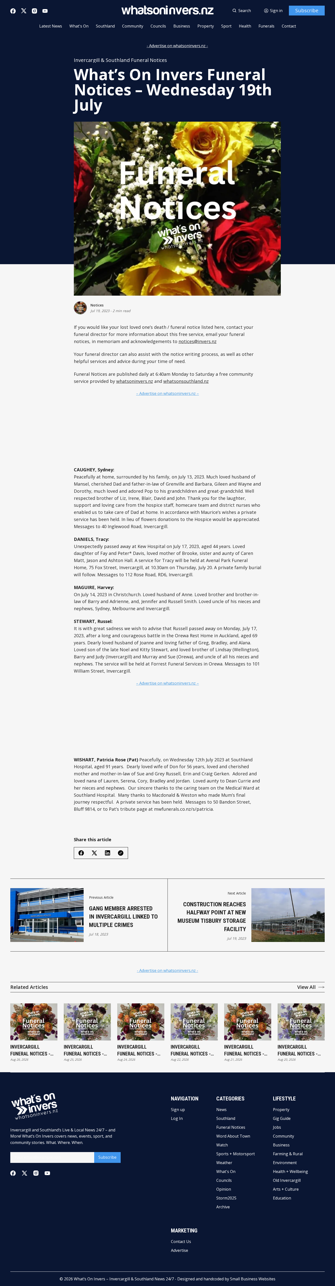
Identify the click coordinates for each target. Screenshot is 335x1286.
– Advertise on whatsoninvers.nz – (167, 393)
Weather (224, 1163)
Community (132, 26)
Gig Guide (282, 1118)
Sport (226, 26)
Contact (289, 26)
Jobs (277, 1127)
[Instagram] (34, 11)
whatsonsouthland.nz (186, 381)
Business (181, 26)
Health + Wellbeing (290, 1171)
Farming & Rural (288, 1154)
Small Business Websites (252, 1279)
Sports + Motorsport (235, 1154)
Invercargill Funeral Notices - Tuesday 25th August (84, 1050)
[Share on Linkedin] (107, 852)
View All (306, 987)
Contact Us (181, 1241)
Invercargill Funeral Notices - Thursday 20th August (298, 1050)
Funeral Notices (230, 1127)
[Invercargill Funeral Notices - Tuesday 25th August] (87, 1021)
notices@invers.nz (198, 341)
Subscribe (306, 10)
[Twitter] (23, 11)
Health (245, 26)
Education (282, 1198)
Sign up (178, 1110)
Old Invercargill (287, 1180)
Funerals (266, 26)
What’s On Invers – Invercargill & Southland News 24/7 (124, 1279)
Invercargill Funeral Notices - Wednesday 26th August (30, 1050)
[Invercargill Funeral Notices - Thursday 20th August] (301, 1021)
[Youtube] (45, 11)
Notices (96, 305)
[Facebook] (13, 11)
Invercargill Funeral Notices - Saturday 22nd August (191, 1050)
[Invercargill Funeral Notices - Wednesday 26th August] (33, 1021)
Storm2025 (226, 1198)
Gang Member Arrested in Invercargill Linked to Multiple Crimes (123, 916)
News (221, 1110)
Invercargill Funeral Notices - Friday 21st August (245, 1050)
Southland (105, 26)
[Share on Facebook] (81, 853)
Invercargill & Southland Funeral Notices (120, 60)
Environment (285, 1163)
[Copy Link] (120, 853)
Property (205, 26)
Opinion (223, 1189)
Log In (177, 1118)
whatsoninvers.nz (134, 381)
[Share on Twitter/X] (94, 853)
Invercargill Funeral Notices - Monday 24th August (140, 1050)
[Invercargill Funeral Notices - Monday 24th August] (140, 1021)
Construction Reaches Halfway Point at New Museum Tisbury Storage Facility (212, 917)
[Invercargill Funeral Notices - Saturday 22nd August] (194, 1021)
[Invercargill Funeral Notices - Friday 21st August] (247, 1021)
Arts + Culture (286, 1189)
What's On (79, 26)
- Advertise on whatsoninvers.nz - (177, 45)
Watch (222, 1145)
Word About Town (233, 1136)
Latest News (50, 26)
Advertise (179, 1250)
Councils (158, 26)
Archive (223, 1207)
